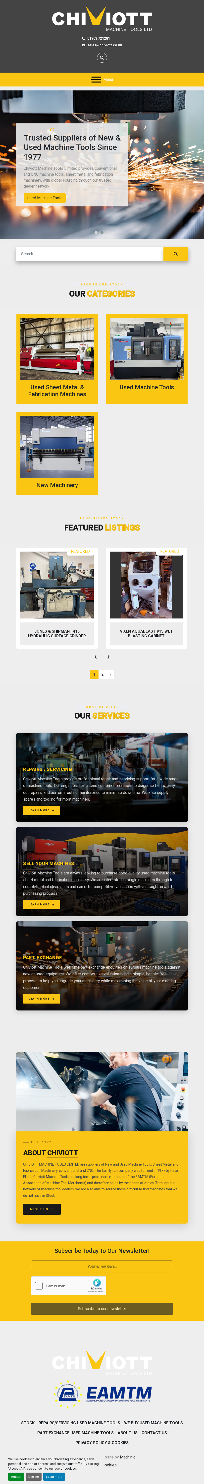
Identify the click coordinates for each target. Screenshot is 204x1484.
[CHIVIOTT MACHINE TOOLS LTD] (102, 1362)
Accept (16, 1477)
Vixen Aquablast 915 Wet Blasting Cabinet (56, 633)
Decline (33, 1477)
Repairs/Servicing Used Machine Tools (79, 1423)
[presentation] (95, 656)
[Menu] (96, 80)
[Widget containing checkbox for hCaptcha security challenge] (68, 1285)
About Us (39, 1209)
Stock (28, 1423)
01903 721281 (98, 38)
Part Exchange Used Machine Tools (75, 1432)
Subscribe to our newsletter (102, 1308)
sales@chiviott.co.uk (104, 45)
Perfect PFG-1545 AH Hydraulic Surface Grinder (146, 633)
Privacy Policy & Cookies (102, 1442)
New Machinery (40, 198)
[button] (96, 232)
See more (60, 358)
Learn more (54, 1477)
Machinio (128, 1457)
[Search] (175, 254)
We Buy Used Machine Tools (153, 1423)
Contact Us (154, 1432)
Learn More (39, 810)
